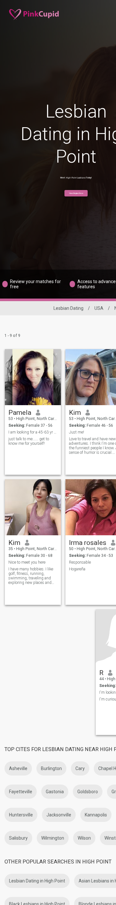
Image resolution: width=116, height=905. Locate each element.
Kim (75, 412)
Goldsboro (87, 791)
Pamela (19, 412)
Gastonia (55, 791)
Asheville (18, 768)
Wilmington (52, 838)
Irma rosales (87, 543)
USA (98, 308)
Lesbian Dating (68, 308)
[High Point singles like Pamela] (33, 377)
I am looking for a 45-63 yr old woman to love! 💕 (33, 432)
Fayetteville (20, 791)
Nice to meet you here (26, 562)
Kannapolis (96, 814)
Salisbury (18, 838)
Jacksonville (58, 814)
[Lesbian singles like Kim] (33, 507)
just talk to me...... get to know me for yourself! (28, 441)
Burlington (51, 768)
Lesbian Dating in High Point (37, 880)
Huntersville (21, 814)
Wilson (84, 838)
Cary (80, 768)
